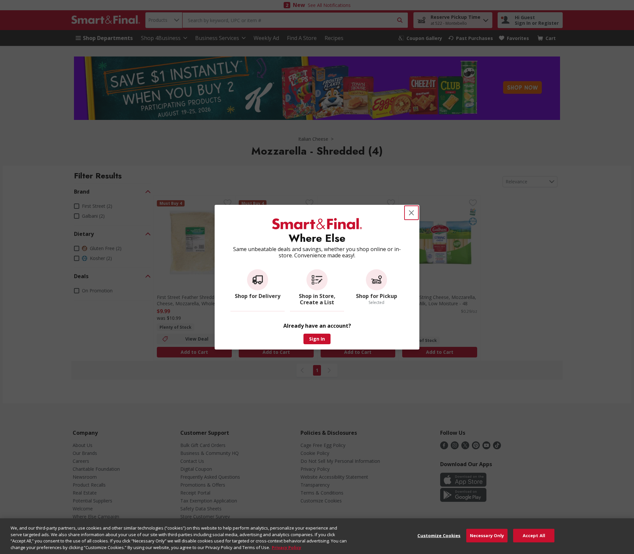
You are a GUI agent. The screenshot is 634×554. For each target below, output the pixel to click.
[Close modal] (411, 213)
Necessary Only (487, 535)
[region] (317, 536)
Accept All (534, 535)
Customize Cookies (438, 535)
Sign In (317, 339)
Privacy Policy (286, 547)
